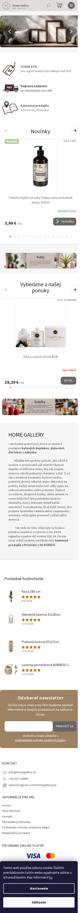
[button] (6, 31)
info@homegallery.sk (22, 771)
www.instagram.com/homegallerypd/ (33, 784)
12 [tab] (56, 236)
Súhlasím (39, 902)
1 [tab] (8, 236)
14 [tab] (65, 236)
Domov (6, 804)
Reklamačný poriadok (16, 831)
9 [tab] (43, 236)
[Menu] (71, 5)
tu (50, 877)
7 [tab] (34, 236)
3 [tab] (17, 236)
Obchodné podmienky (16, 821)
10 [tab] (47, 236)
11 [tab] (52, 236)
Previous (7, 130)
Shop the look (11, 810)
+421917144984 (18, 777)
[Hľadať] (48, 5)
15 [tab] (69, 236)
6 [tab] (30, 236)
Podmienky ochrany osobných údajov (26, 826)
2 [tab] (13, 236)
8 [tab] (39, 236)
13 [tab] (60, 236)
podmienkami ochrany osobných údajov (39, 739)
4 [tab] (21, 236)
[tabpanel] (40, 182)
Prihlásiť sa (61, 725)
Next (72, 130)
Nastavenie (39, 888)
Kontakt (7, 815)
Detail (68, 380)
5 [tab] (26, 236)
